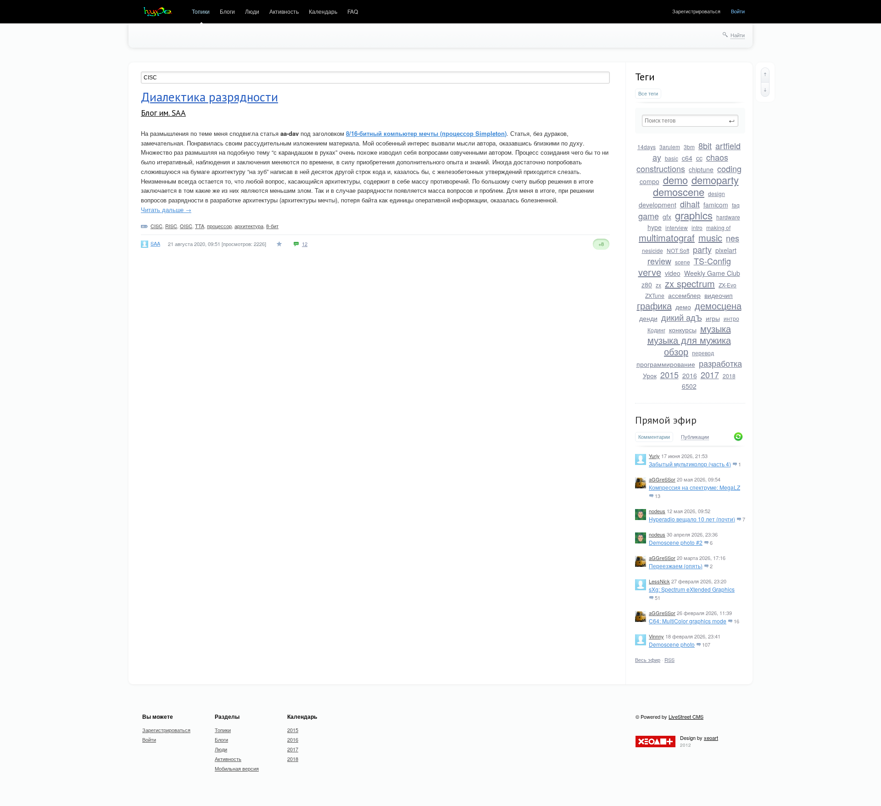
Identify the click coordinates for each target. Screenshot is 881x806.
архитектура (248, 225)
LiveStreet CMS (686, 716)
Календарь (323, 11)
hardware (728, 217)
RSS (669, 659)
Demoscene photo (672, 644)
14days (646, 147)
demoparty (715, 180)
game (648, 216)
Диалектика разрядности (209, 97)
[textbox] (690, 121)
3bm (689, 147)
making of (718, 227)
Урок (650, 375)
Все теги (648, 93)
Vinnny (656, 636)
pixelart (725, 250)
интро (731, 318)
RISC (171, 225)
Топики (201, 11)
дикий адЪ (681, 317)
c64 (687, 157)
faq (736, 205)
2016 (689, 375)
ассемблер (684, 295)
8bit (705, 145)
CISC (156, 225)
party (702, 249)
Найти (737, 35)
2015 (669, 375)
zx (658, 285)
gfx (667, 216)
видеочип (718, 295)
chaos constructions (682, 162)
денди (648, 318)
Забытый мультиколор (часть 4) (690, 464)
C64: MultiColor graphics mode (687, 621)
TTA (199, 225)
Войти (738, 11)
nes (732, 238)
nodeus (657, 511)
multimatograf (667, 237)
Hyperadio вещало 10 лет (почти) (692, 519)
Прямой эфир (666, 420)
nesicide (652, 250)
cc (699, 157)
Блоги (227, 11)
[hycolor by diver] (157, 11)
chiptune (701, 169)
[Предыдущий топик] (765, 74)
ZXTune (654, 295)
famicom (715, 204)
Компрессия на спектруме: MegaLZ (694, 487)
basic (671, 158)
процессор (219, 225)
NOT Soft (678, 250)
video (672, 273)
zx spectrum (690, 283)
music (710, 237)
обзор (676, 351)
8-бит (272, 225)
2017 (710, 375)
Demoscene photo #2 (676, 542)
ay (656, 157)
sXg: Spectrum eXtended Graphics (692, 589)
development (657, 204)
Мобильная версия (237, 768)
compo (649, 181)
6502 (689, 386)
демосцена (718, 305)
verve (649, 272)
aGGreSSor (662, 479)
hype (654, 227)
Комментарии (654, 437)
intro (697, 227)
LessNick (659, 581)
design (716, 193)
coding (729, 168)
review (659, 261)
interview (676, 227)
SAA (155, 243)
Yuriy (654, 455)
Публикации (695, 437)
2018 (729, 376)
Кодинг (656, 330)
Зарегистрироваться (696, 11)
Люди (252, 11)
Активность (284, 11)
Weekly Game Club (712, 273)
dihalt (690, 204)
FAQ (352, 11)
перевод (703, 353)
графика (654, 305)
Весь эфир (647, 659)
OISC (186, 225)
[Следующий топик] (765, 89)
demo (675, 180)
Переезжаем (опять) (676, 566)
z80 (646, 284)
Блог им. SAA (163, 112)
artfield (728, 145)
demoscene (678, 192)
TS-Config (712, 261)
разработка (720, 363)
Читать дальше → (166, 209)
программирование (665, 364)
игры (713, 318)
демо (683, 306)
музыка (715, 328)
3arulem (669, 147)
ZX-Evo (727, 285)
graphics (694, 215)
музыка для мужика (689, 340)
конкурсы (683, 329)
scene (682, 262)
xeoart (711, 737)
